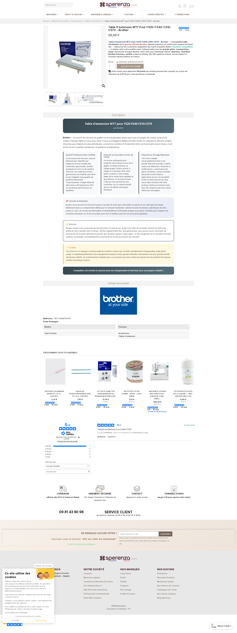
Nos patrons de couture (168, 586)
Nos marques (130, 569)
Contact (137, 493)
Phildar (123, 582)
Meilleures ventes (165, 582)
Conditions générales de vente (98, 582)
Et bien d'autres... (128, 594)
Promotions (162, 573)
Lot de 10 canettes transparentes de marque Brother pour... (106, 393)
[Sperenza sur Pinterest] (176, 512)
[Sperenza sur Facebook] (165, 512)
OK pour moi (41, 621)
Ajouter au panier (131, 66)
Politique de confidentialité (96, 594)
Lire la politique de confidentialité (16, 613)
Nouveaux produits (166, 577)
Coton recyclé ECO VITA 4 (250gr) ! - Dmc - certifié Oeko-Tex (183, 393)
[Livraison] (100, 488)
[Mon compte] (179, 6)
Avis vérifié (191, 425)
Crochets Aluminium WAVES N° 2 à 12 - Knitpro (54, 393)
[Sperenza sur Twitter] (159, 512)
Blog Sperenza (164, 598)
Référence (48, 318)
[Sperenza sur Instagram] (171, 512)
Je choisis (15, 621)
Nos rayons (165, 569)
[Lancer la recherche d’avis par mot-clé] (89, 471)
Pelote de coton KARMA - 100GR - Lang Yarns (131, 393)
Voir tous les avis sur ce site (67, 441)
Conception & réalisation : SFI (119, 609)
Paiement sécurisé (100, 493)
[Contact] (63, 488)
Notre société (94, 569)
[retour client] (174, 488)
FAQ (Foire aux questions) (95, 590)
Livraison (63, 493)
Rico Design (125, 590)
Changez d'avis (174, 493)
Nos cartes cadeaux (166, 594)
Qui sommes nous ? (93, 586)
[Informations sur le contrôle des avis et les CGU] (79, 437)
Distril (123, 577)
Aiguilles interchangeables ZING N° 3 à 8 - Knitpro (80, 393)
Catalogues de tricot (167, 590)
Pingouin (124, 586)
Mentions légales (92, 577)
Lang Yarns (125, 573)
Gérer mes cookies (92, 598)
